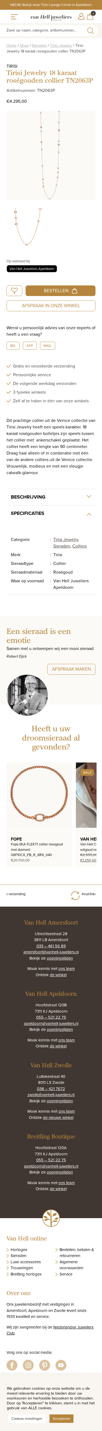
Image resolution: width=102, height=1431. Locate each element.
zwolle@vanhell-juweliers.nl (51, 1094)
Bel (13, 345)
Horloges (19, 1249)
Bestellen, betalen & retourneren (77, 1253)
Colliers (79, 546)
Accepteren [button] (61, 1418)
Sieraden (39, 45)
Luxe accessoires (26, 1262)
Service (66, 1274)
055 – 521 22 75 (51, 1017)
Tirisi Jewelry (61, 45)
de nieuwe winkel (58, 1117)
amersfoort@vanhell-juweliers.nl (51, 952)
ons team (66, 968)
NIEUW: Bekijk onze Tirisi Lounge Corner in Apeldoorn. (51, 4)
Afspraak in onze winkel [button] (51, 305)
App (29, 345)
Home (12, 45)
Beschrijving (28, 496)
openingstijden (60, 958)
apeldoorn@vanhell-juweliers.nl (51, 1023)
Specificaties (27, 513)
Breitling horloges (26, 1274)
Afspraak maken (71, 669)
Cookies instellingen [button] (26, 1418)
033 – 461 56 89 (51, 946)
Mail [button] (48, 345)
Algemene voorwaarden (71, 1265)
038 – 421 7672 (51, 1088)
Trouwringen (22, 1268)
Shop (24, 45)
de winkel (58, 975)
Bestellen (56, 290)
